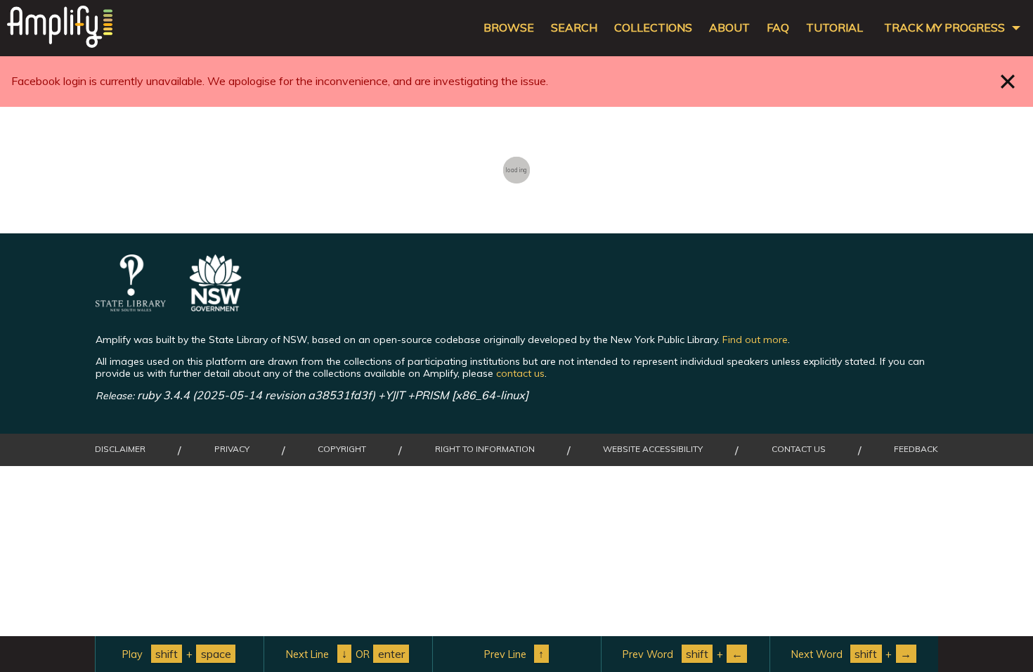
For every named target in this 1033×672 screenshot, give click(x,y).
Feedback (916, 449)
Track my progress (944, 27)
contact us (520, 373)
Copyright (342, 449)
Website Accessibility (653, 449)
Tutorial (834, 27)
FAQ (778, 27)
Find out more (755, 339)
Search (574, 27)
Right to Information (485, 449)
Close (1008, 81)
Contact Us (799, 449)
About (729, 27)
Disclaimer (120, 449)
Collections (653, 27)
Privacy (231, 449)
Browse (508, 27)
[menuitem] (179, 654)
